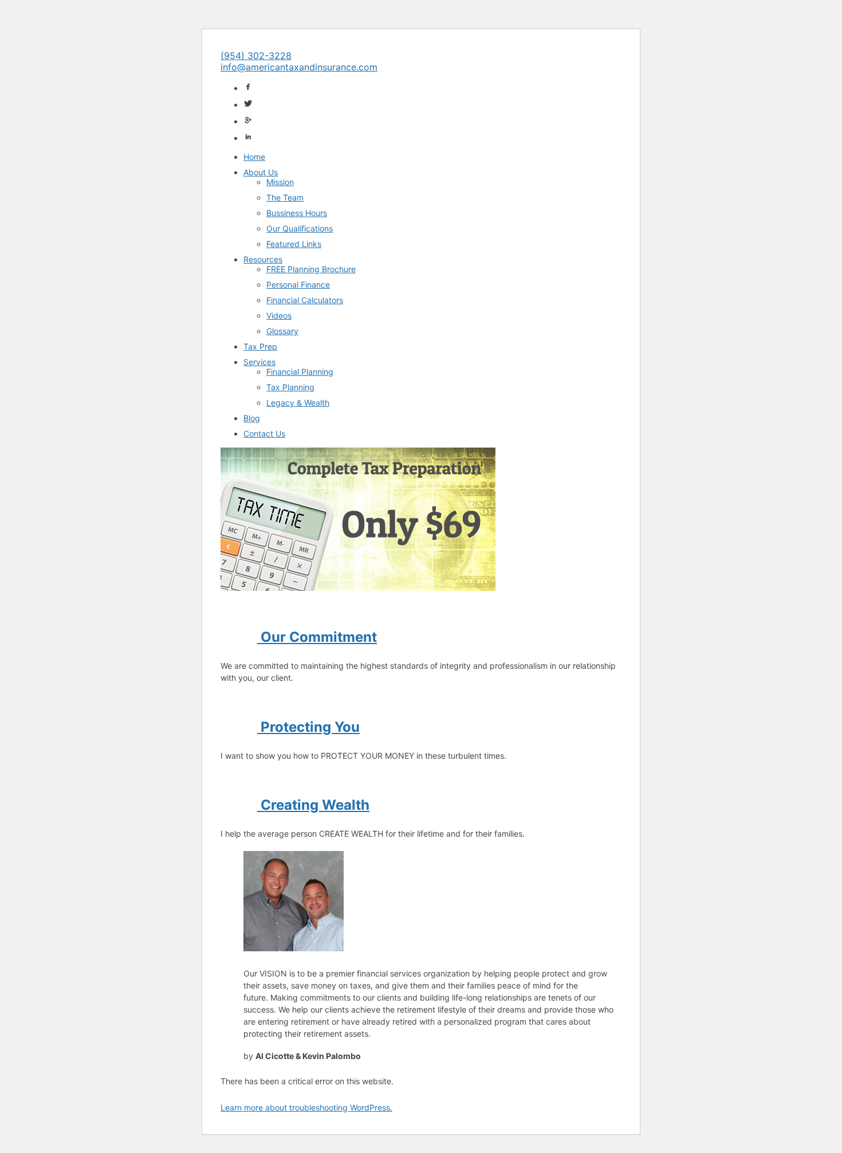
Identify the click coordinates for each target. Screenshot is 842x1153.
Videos (279, 315)
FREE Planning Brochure (311, 269)
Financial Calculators (304, 300)
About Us (260, 172)
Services (259, 362)
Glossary (282, 331)
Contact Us (264, 433)
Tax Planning (290, 387)
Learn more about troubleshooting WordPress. (306, 1107)
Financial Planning (299, 372)
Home (254, 157)
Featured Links (293, 244)
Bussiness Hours (296, 213)
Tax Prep (260, 346)
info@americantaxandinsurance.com (299, 67)
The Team (285, 197)
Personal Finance (298, 284)
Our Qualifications (299, 228)
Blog (251, 418)
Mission (280, 182)
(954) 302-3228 (256, 55)
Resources (262, 259)
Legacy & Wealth (297, 402)
